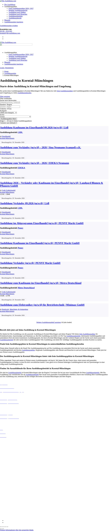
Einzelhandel (6, 136)
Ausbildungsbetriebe (16, 16)
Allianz (2, 479)
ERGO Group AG (6, 494)
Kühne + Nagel (5, 502)
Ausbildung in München (8, 471)
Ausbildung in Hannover (8, 456)
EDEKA (21, 168)
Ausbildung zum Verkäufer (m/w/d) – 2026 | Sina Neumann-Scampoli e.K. (40, 147)
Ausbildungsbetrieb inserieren (10, 422)
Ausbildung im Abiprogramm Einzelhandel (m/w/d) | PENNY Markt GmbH (41, 223)
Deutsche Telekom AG (8, 488)
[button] (17, 530)
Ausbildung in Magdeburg (9, 467)
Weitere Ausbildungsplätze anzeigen (48, 322)
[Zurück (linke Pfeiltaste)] (1, 528)
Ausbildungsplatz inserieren (13, 22)
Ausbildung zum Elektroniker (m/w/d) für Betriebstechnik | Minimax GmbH (42, 304)
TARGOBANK (5, 513)
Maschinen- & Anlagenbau (19, 309)
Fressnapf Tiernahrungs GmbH (10, 500)
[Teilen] (5, 526)
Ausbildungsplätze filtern (8, 119)
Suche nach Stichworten (8, 100)
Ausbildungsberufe (15, 18)
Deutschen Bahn (5, 484)
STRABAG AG (5, 511)
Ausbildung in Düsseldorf (9, 448)
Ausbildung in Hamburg (8, 454)
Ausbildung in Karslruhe (8, 459)
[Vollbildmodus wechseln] (3, 526)
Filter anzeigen (5, 96)
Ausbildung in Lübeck (7, 465)
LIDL (20, 132)
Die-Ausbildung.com (13, 517)
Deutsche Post (5, 486)
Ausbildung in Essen (7, 450)
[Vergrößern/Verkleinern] (1, 526)
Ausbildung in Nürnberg (8, 473)
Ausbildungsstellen (28, 350)
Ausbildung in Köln (7, 461)
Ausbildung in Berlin (7, 440)
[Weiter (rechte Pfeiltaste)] (3, 528)
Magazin (7, 20)
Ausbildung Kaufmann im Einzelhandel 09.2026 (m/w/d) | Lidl (34, 127)
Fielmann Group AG (7, 498)
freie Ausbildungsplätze (65, 91)
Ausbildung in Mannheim (8, 469)
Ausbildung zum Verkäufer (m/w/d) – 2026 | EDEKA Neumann (34, 163)
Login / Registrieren (7, 68)
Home (6, 71)
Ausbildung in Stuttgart (8, 475)
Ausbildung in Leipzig (7, 463)
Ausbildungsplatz (10, 73)
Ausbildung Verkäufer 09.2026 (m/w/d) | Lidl (24, 203)
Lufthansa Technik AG (8, 503)
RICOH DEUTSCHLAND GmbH (12, 507)
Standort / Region (6, 104)
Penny (20, 228)
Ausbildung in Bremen (7, 442)
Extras (2, 115)
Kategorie (3, 111)
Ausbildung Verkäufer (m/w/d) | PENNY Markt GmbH (30, 263)
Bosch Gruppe (5, 480)
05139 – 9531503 (6, 31)
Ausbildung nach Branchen (18, 14)
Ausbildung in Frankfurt (8, 452)
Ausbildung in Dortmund (8, 444)
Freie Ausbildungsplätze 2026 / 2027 (21, 8)
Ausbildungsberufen (24, 93)
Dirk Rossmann (5, 490)
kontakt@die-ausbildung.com (10, 33)
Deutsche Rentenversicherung (10, 492)
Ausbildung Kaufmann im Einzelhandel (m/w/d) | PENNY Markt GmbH (39, 243)
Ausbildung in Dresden (8, 446)
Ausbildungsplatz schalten (9, 26)
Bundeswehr (4, 482)
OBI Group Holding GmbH (9, 505)
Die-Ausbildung (9, 4)
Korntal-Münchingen (7, 138)
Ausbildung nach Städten (17, 12)
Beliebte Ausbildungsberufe (18, 10)
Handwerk (5, 309)
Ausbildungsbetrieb (6, 340)
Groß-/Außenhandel (8, 190)
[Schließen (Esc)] (7, 526)
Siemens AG (4, 509)
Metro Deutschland (26, 288)
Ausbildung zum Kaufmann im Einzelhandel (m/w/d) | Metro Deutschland (40, 283)
